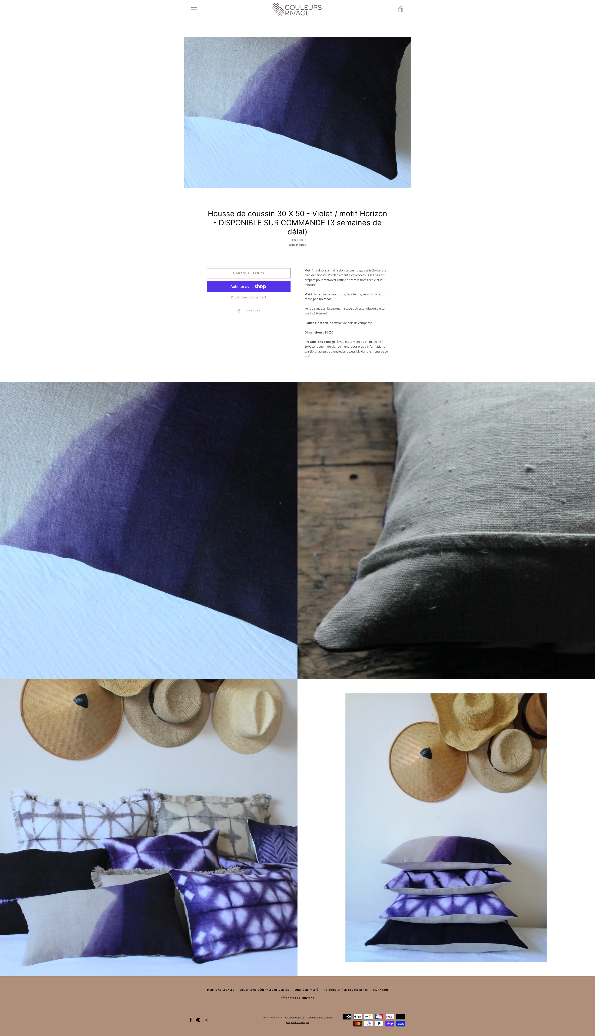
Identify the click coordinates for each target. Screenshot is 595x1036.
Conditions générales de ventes (264, 989)
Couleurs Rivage (296, 1017)
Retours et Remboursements (346, 989)
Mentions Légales (220, 989)
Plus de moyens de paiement (248, 297)
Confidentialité (306, 989)
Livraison (380, 989)
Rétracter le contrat (297, 998)
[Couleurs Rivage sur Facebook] (190, 1019)
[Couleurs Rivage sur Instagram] (206, 1019)
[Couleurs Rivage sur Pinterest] (198, 1019)
